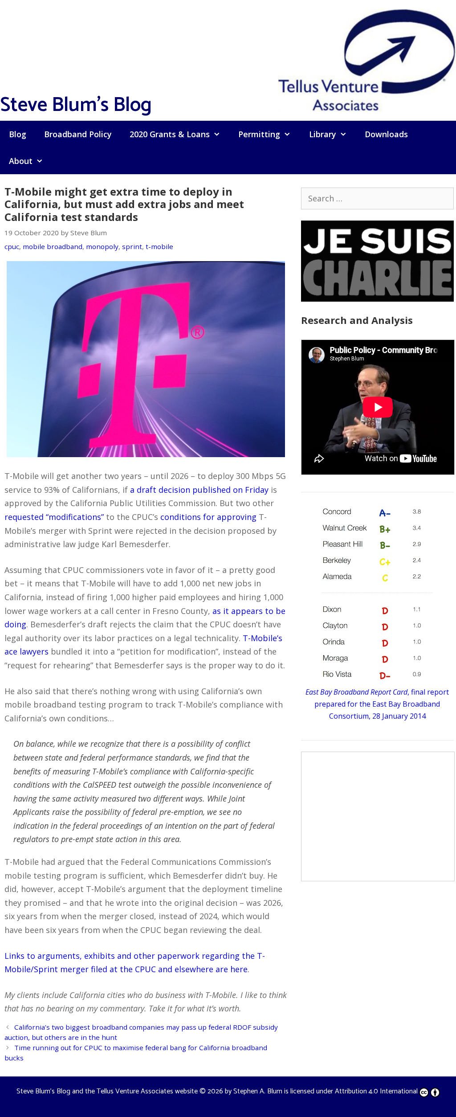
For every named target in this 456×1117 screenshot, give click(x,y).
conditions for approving (208, 516)
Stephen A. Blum (257, 1091)
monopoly (102, 246)
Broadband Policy (78, 134)
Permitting (259, 134)
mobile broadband (52, 246)
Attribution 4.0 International (376, 1091)
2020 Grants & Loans (170, 134)
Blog (17, 134)
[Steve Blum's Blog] (367, 59)
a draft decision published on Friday (199, 489)
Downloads (386, 134)
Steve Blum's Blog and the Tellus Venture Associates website (107, 1091)
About (21, 160)
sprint (132, 246)
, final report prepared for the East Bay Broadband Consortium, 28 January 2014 (377, 704)
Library (322, 134)
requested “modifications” (54, 516)
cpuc (11, 246)
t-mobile (159, 246)
